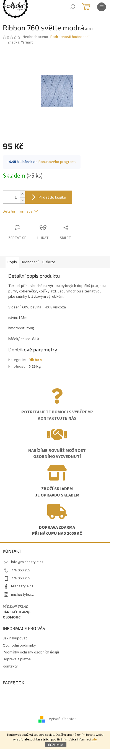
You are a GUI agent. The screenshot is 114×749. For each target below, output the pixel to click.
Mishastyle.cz (22, 586)
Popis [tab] (12, 262)
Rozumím (55, 745)
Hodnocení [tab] (29, 262)
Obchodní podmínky (19, 645)
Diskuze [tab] (48, 262)
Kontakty (10, 666)
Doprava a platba (17, 659)
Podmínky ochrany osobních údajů (31, 652)
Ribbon (35, 360)
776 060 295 (20, 570)
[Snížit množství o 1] (22, 200)
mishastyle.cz (22, 594)
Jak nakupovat (15, 638)
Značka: (20, 42)
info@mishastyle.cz (27, 562)
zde (94, 739)
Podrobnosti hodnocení (69, 37)
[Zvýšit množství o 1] (22, 194)
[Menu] (101, 6)
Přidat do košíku (52, 197)
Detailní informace (18, 211)
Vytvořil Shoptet (62, 719)
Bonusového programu (57, 162)
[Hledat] (72, 6)
